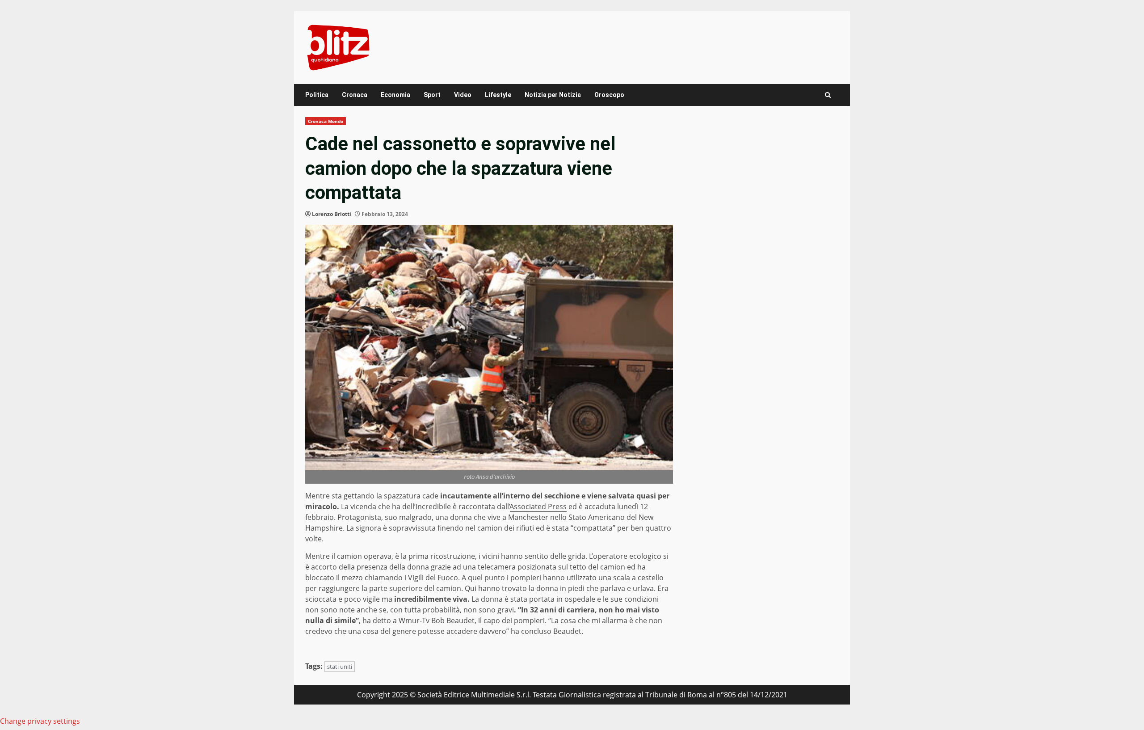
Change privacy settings (40, 721)
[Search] (828, 95)
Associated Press (538, 506)
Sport (432, 94)
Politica (316, 94)
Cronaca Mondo (325, 121)
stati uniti (339, 666)
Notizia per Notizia (553, 94)
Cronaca (354, 94)
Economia (395, 94)
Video (462, 94)
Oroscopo (609, 94)
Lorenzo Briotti (331, 214)
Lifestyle (498, 94)
